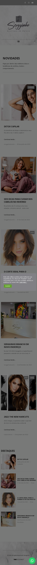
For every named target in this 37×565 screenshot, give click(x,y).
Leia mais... (23, 282)
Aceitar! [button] (7, 286)
